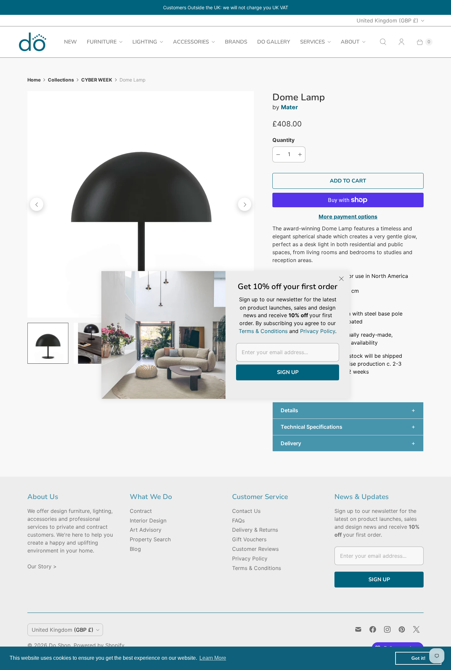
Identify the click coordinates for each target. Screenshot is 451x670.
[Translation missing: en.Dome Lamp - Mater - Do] (47, 343)
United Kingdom (387, 20)
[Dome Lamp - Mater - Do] (140, 204)
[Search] (383, 42)
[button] (348, 410)
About (350, 42)
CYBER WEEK (96, 80)
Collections (61, 80)
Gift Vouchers (249, 539)
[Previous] (36, 204)
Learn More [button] (212, 658)
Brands (236, 42)
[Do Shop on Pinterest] (402, 629)
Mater (289, 107)
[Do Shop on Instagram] (387, 629)
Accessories (191, 42)
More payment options (348, 216)
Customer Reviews (255, 549)
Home (34, 80)
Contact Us (246, 511)
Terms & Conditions (256, 568)
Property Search (150, 539)
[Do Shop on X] (416, 629)
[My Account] (401, 42)
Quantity (283, 140)
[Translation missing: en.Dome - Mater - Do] (94, 343)
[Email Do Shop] (358, 629)
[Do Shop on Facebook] (372, 629)
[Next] (244, 204)
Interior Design (148, 520)
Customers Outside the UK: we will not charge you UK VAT (225, 7)
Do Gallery (273, 42)
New (70, 42)
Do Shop (60, 645)
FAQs (238, 520)
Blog (135, 549)
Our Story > (42, 566)
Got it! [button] (418, 658)
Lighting (144, 42)
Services (312, 42)
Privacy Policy (249, 558)
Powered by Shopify (99, 645)
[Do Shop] (32, 42)
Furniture (102, 42)
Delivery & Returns (255, 529)
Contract (141, 511)
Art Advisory (145, 529)
